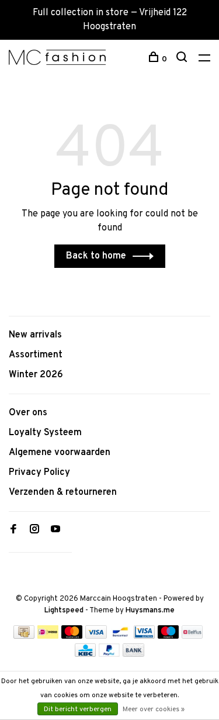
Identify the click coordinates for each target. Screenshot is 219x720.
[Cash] (23, 636)
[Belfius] (192, 636)
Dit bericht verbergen (78, 709)
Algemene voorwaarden (59, 453)
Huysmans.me (150, 610)
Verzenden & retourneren (63, 492)
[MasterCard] (72, 636)
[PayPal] (109, 654)
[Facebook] (13, 530)
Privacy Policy (39, 472)
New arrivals (35, 335)
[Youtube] (55, 530)
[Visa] (96, 636)
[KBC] (85, 654)
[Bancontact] (120, 636)
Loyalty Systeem (45, 433)
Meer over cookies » (154, 709)
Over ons (28, 413)
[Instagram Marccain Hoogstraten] (34, 530)
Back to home (96, 256)
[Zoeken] (183, 59)
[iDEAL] (47, 636)
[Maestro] (168, 636)
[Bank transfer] (133, 654)
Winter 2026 (36, 375)
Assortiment (35, 355)
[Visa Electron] (144, 636)
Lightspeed (64, 610)
